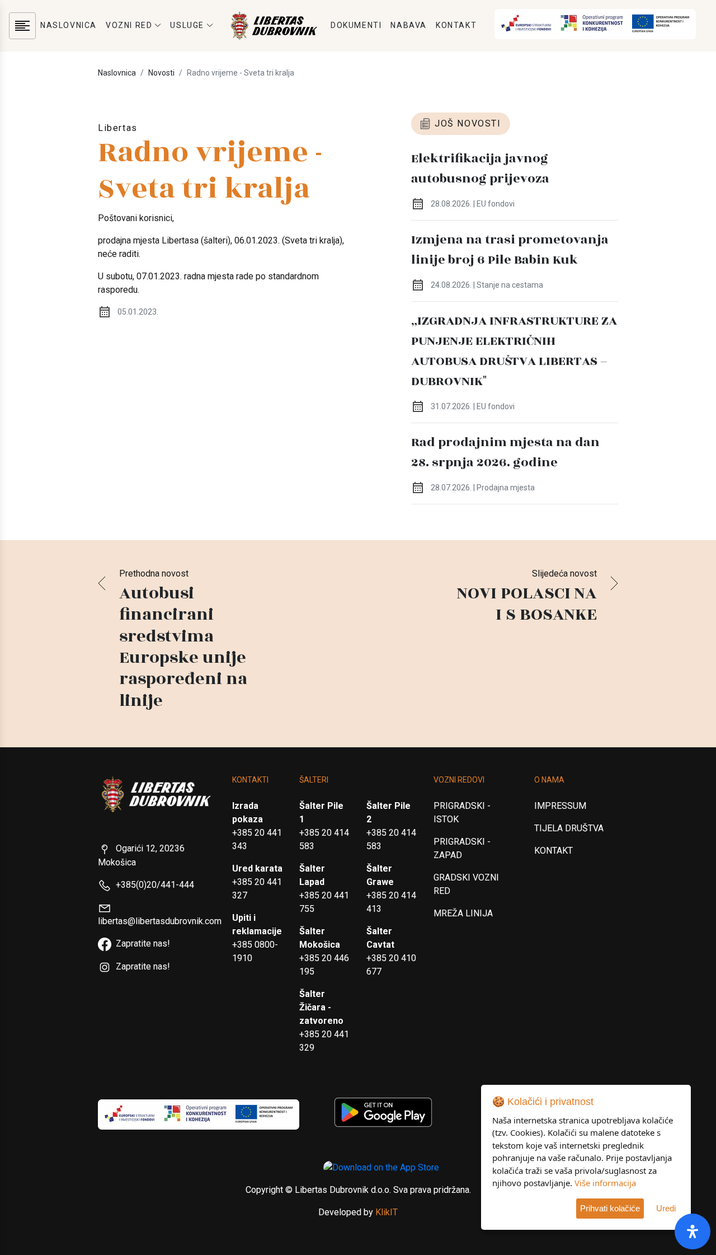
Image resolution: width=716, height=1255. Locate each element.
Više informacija (605, 1182)
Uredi (666, 1208)
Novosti (161, 72)
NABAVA (408, 25)
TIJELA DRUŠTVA (569, 828)
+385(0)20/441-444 (155, 884)
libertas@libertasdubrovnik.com (160, 921)
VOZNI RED (129, 25)
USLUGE (187, 25)
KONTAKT (456, 25)
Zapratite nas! (143, 943)
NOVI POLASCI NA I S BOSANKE (527, 604)
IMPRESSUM (560, 805)
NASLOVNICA (68, 25)
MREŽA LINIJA (463, 913)
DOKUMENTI (356, 25)
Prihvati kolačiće (610, 1208)
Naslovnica (117, 72)
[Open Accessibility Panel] (692, 1231)
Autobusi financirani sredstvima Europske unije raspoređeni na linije (183, 647)
